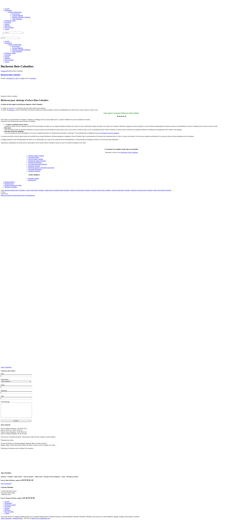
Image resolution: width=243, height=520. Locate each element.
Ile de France (16, 14)
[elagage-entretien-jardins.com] (19, 5)
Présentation (8, 10)
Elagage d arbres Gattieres (36, 155)
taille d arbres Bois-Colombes (162, 190)
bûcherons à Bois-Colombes (129, 152)
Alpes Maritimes (17, 19)
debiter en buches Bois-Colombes (80, 190)
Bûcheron (7, 26)
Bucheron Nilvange (34, 166)
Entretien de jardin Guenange (37, 161)
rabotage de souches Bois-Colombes (142, 190)
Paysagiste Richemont (34, 169)
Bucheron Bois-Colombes (10, 75)
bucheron (4, 71)
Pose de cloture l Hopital (35, 159)
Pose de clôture (9, 27)
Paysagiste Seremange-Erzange (37, 164)
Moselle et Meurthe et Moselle (21, 17)
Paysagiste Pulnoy (33, 157)
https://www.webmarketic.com (41, 518)
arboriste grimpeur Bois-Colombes (14, 190)
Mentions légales (18, 518)
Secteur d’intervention (15, 12)
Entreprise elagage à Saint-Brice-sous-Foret (41, 167)
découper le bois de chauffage (110, 133)
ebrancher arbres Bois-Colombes (101, 190)
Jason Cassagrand (6, 367)
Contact (7, 29)
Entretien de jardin (10, 20)
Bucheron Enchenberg (35, 162)
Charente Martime (17, 15)
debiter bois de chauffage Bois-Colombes (57, 190)
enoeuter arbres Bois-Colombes (121, 190)
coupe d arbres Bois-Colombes (35, 190)
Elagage (7, 24)
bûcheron (11, 110)
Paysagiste (8, 22)
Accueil (7, 9)
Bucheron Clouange (34, 171)
